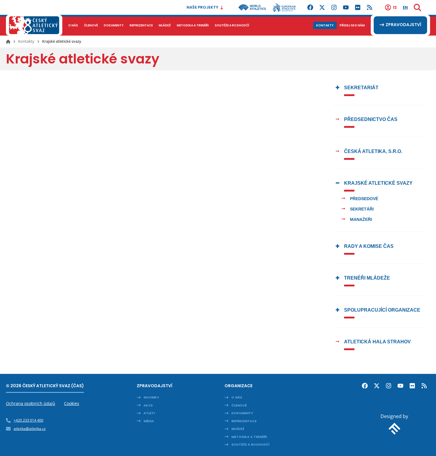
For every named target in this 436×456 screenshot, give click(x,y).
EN (405, 7)
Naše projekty (202, 7)
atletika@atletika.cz (30, 428)
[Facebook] (310, 7)
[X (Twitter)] (322, 7)
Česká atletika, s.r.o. (373, 151)
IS (395, 7)
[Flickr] (358, 7)
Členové (239, 405)
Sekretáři (362, 209)
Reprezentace (244, 421)
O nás (236, 397)
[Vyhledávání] (417, 7)
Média (149, 421)
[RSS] (369, 7)
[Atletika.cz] (34, 25)
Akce (148, 405)
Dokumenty (242, 413)
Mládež (237, 428)
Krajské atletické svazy (378, 183)
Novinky (151, 397)
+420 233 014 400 (28, 420)
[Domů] (8, 41)
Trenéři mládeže (367, 277)
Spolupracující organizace (382, 309)
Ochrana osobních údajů (30, 403)
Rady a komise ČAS (369, 246)
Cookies (71, 403)
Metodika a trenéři (249, 436)
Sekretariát (361, 87)
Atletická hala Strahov (377, 341)
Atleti (149, 413)
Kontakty (26, 41)
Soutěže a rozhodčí (250, 444)
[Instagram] (334, 7)
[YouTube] (346, 7)
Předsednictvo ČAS (370, 119)
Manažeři (361, 219)
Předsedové (364, 198)
